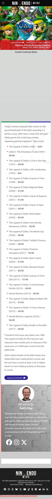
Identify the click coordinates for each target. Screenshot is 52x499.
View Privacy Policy (16, 484)
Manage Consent (29, 496)
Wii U (48, 47)
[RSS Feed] (47, 489)
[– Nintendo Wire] (26, 474)
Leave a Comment (16, 42)
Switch (42, 47)
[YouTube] (24, 489)
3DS (30, 47)
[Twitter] (20, 489)
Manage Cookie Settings (33, 484)
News (25, 47)
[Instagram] (9, 489)
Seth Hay (42, 42)
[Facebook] (5, 489)
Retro (35, 47)
